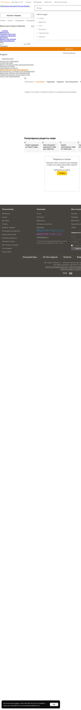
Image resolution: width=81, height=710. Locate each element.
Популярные (40, 82)
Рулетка (67, 257)
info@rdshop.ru (43, 237)
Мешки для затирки (8, 39)
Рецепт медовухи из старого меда (32, 146)
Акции (4, 217)
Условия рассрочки (9, 238)
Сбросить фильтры (69, 53)
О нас (39, 213)
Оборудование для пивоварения (14, 70)
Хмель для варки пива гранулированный (17, 65)
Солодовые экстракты (9, 68)
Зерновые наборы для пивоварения (15, 73)
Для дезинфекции (7, 41)
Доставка (5, 220)
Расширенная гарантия (11, 231)
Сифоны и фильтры (8, 36)
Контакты (40, 217)
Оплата (28, 2)
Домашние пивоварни (9, 61)
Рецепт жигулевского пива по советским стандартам (68, 147)
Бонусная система (9, 234)
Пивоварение (19, 20)
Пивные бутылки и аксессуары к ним (15, 75)
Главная (3, 20)
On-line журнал (50, 257)
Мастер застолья (60, 2)
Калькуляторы (30, 257)
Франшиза (41, 220)
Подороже (60, 82)
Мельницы (4, 32)
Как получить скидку (10, 245)
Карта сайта (6, 252)
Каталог (10, 20)
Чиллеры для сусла (8, 34)
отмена (5, 31)
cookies (16, 703)
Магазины (6, 213)
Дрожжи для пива (7, 66)
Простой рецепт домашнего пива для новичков (49, 147)
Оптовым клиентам (44, 224)
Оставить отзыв (8, 241)
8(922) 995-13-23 (46, 230)
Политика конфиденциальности (56, 267)
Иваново (6, 2)
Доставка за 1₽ (17, 2)
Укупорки (4, 37)
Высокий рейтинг (71, 82)
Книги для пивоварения (10, 76)
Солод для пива (6, 63)
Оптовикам (37, 2)
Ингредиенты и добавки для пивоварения (17, 71)
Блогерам (40, 227)
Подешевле (51, 82)
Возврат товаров (8, 227)
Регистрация (7, 248)
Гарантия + (48, 2)
